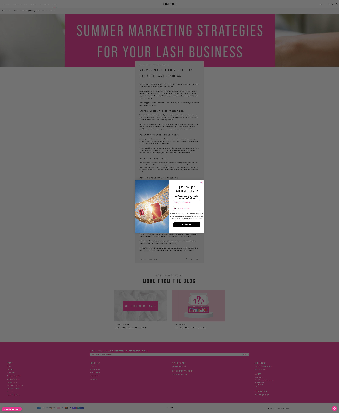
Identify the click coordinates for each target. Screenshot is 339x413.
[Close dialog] (202, 182)
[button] (12, 409)
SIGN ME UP (186, 225)
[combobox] (176, 208)
